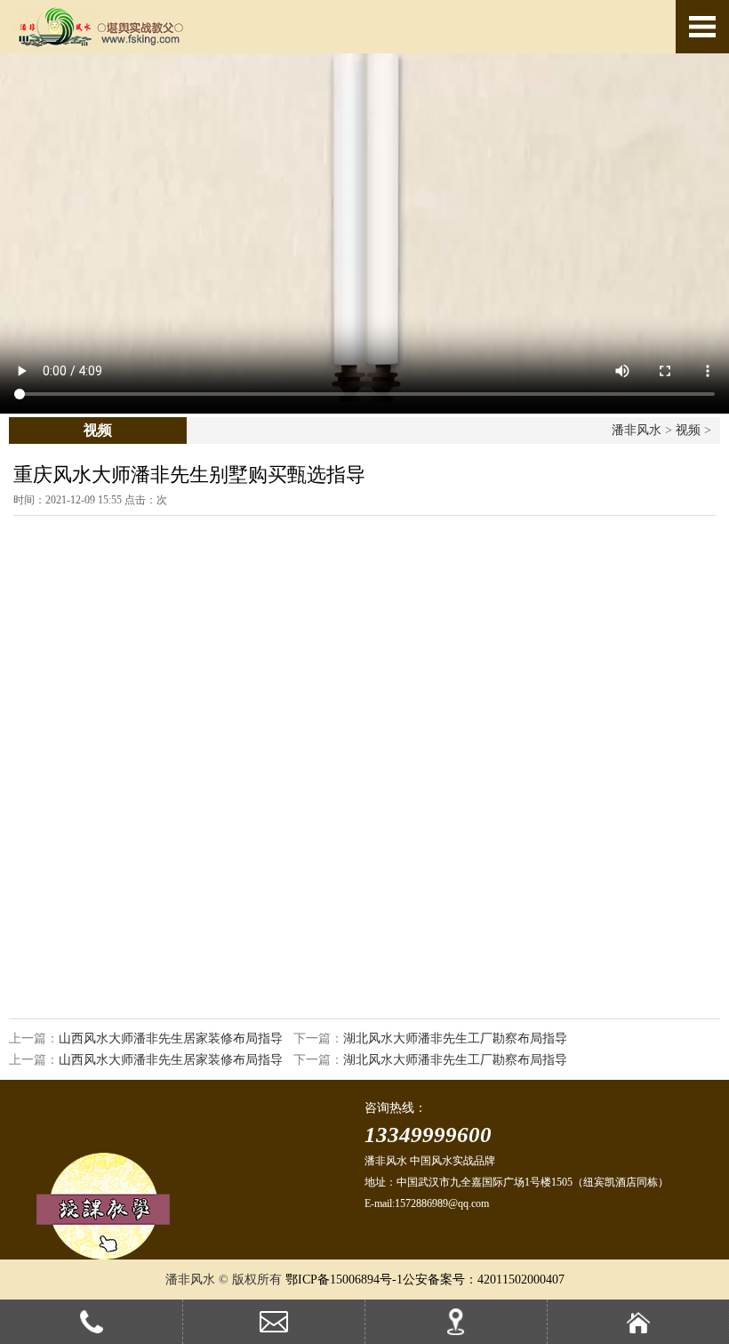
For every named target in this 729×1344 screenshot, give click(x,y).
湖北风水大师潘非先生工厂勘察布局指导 (455, 1038)
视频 (688, 430)
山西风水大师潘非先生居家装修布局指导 (171, 1038)
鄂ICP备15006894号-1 (344, 1279)
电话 (133, 1329)
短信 (316, 1329)
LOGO (133, 26)
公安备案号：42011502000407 (484, 1279)
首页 (680, 1329)
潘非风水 (636, 430)
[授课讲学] (103, 1255)
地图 (498, 1329)
